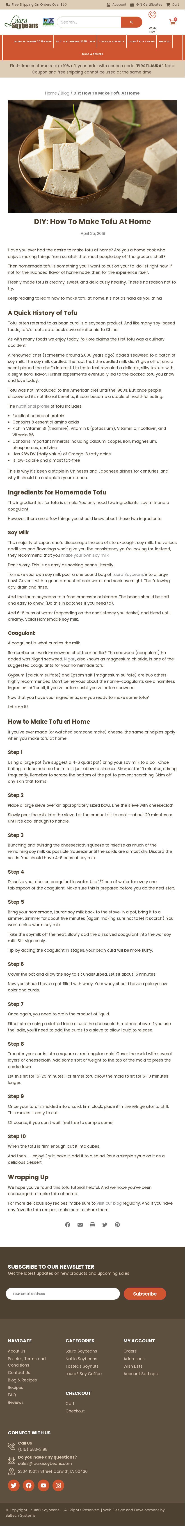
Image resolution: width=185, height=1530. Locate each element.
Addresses (134, 1359)
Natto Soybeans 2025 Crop (75, 41)
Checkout (75, 1411)
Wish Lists (152, 30)
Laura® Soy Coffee (141, 41)
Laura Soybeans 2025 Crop (33, 41)
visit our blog (109, 1203)
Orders (130, 1351)
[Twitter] (14, 1485)
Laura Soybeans (128, 574)
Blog (65, 93)
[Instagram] (58, 1485)
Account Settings (140, 1373)
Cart (70, 1403)
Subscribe (145, 1294)
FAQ (12, 1395)
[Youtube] (43, 1485)
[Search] (131, 22)
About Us (16, 1351)
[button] (68, 1225)
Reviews (16, 1402)
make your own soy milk (85, 555)
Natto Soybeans (81, 1359)
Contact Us (19, 1372)
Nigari (69, 659)
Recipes (15, 1387)
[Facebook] (28, 1485)
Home (51, 93)
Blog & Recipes (92, 54)
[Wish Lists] (152, 14)
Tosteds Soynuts (111, 41)
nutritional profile (32, 406)
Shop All (165, 41)
